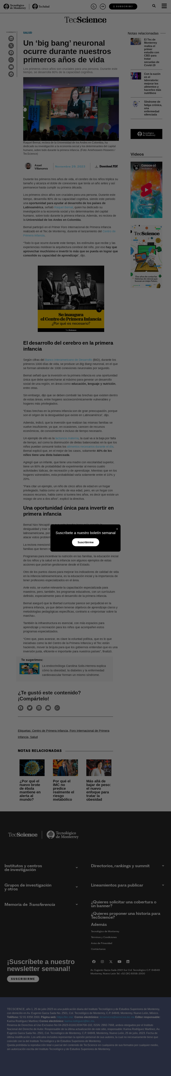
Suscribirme (86, 542)
